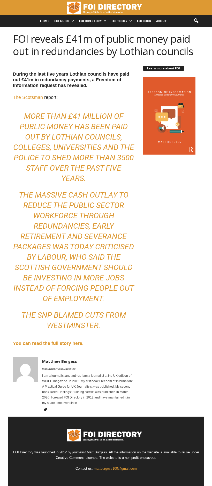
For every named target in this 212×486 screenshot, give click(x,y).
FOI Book (144, 21)
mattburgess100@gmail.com (115, 468)
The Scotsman (28, 97)
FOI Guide (61, 21)
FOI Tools (119, 21)
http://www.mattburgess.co (58, 368)
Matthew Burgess (59, 361)
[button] (196, 21)
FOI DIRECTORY (90, 21)
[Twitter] (45, 410)
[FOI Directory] (106, 7)
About (161, 21)
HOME (44, 21)
